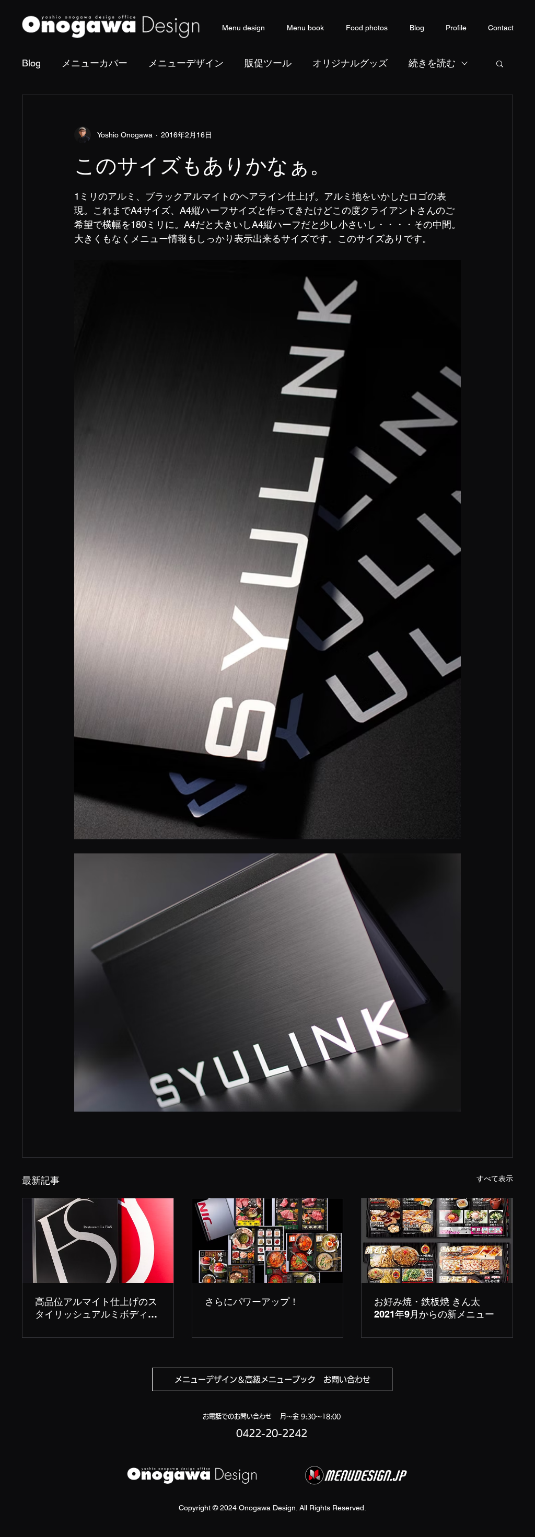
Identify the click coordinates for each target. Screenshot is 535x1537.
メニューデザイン (186, 62)
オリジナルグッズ (350, 62)
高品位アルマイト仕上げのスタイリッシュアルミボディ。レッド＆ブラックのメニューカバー (96, 1308)
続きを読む (432, 62)
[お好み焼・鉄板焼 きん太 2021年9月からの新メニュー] (437, 1240)
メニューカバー (94, 62)
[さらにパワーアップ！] (267, 1240)
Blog (31, 62)
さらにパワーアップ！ (252, 1301)
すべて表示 (494, 1178)
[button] (500, 63)
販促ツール (268, 62)
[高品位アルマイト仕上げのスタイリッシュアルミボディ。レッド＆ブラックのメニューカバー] (97, 1240)
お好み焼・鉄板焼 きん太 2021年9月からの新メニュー (434, 1308)
